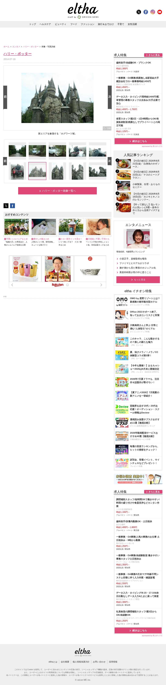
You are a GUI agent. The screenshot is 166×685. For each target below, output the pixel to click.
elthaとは (53, 662)
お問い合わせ (99, 662)
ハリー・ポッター (31, 46)
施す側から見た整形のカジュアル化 (137, 267)
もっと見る (139, 279)
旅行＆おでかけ (106, 24)
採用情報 (113, 662)
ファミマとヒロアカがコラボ (134, 263)
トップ (32, 24)
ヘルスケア (45, 24)
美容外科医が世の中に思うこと (135, 272)
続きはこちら (139, 141)
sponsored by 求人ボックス (152, 146)
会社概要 (65, 662)
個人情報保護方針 (81, 662)
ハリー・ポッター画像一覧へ (59, 190)
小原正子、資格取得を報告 (133, 258)
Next (110, 97)
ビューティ (60, 24)
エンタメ (16, 46)
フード (73, 24)
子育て (120, 24)
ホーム (7, 46)
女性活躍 (132, 24)
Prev (5, 97)
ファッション (87, 24)
